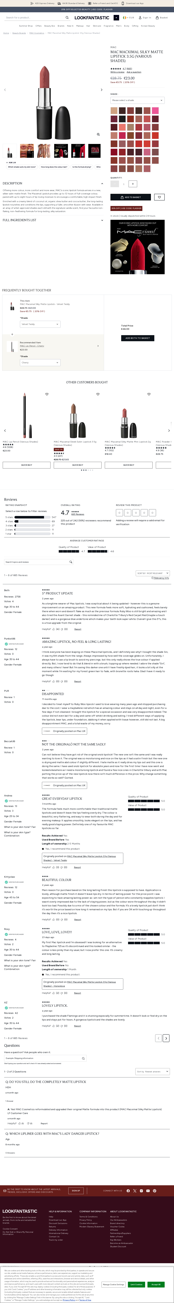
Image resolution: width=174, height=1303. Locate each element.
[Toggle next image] (101, 90)
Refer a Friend (116, 1236)
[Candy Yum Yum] (155, 110)
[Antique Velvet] (122, 110)
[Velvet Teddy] (155, 160)
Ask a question (134, 72)
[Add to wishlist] (159, 197)
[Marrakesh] (114, 143)
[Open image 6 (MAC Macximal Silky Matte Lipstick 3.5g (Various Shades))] (95, 151)
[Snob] (147, 152)
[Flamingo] (122, 127)
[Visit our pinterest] (154, 1191)
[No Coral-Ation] (138, 143)
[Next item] (169, 430)
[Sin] (130, 152)
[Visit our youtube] (148, 1191)
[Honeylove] (114, 135)
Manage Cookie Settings (113, 1285)
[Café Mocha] (147, 110)
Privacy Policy (86, 1220)
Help (51, 1217)
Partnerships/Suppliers (120, 1233)
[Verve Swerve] (114, 168)
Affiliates (114, 1230)
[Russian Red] (122, 152)
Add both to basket (138, 338)
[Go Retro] (155, 127)
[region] (87, 1285)
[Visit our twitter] (134, 1191)
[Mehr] (122, 143)
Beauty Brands (19, 33)
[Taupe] (130, 160)
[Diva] (114, 127)
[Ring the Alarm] (155, 143)
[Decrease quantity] (114, 184)
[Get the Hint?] (147, 127)
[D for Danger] (155, 119)
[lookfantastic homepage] (92, 17)
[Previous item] (5, 430)
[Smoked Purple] (138, 152)
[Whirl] (130, 168)
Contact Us (54, 1236)
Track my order (56, 1240)
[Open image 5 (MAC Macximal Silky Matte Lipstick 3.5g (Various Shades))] (78, 151)
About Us (114, 1217)
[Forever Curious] (138, 127)
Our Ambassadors (118, 1220)
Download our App (57, 1220)
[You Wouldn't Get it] (147, 168)
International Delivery (58, 1233)
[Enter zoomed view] (98, 134)
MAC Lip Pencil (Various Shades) (20, 441)
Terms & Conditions (89, 1217)
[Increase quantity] (133, 184)
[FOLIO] (130, 127)
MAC (113, 47)
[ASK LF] (116, 17)
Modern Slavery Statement (92, 1226)
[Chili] (130, 119)
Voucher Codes (117, 1226)
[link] (145, 17)
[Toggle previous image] (5, 90)
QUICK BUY (26, 465)
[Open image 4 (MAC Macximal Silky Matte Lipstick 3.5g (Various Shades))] (61, 151)
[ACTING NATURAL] (114, 110)
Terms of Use (85, 1300)
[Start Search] (67, 18)
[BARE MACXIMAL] (138, 110)
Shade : (114, 94)
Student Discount (118, 1246)
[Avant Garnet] (130, 110)
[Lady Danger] (155, 135)
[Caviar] (122, 119)
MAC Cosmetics (36, 33)
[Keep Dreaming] (138, 135)
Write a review (117, 72)
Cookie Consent (10, 1229)
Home (6, 33)
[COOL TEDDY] (138, 119)
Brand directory (117, 1223)
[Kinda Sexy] (147, 135)
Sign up (76, 1191)
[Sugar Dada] (114, 160)
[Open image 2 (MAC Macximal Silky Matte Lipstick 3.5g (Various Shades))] (27, 151)
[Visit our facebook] (128, 1191)
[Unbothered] (147, 160)
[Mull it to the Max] (130, 143)
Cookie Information (88, 1223)
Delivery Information (58, 1230)
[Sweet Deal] (122, 160)
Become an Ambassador (121, 1243)
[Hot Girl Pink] (122, 135)
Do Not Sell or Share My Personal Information (18, 1233)
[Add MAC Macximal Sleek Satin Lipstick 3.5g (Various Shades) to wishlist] (98, 394)
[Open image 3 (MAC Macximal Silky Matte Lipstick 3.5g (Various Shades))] (44, 151)
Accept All (156, 1285)
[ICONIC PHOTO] (130, 135)
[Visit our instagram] (141, 1191)
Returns (52, 1226)
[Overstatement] (147, 143)
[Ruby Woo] (114, 152)
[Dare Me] (147, 119)
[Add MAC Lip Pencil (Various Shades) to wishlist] (47, 394)
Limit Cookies (136, 1285)
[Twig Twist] (138, 160)
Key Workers (115, 1240)
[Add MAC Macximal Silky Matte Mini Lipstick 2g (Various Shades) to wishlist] (149, 394)
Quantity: (116, 178)
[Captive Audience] (114, 119)
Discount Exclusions (58, 1223)
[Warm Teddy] (122, 168)
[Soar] (155, 152)
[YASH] (138, 168)
